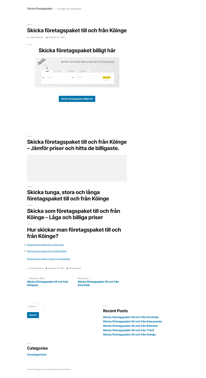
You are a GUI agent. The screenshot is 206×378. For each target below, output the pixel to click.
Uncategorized (75, 268)
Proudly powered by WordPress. (58, 369)
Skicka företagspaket (39, 8)
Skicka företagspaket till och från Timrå (128, 330)
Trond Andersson (36, 37)
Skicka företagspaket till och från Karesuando (132, 321)
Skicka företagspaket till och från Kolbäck (47, 251)
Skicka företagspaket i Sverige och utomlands (48, 258)
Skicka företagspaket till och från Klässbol (130, 325)
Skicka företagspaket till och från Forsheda (131, 317)
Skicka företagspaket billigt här (77, 99)
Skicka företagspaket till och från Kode (45, 244)
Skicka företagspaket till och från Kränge (129, 334)
